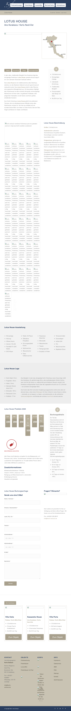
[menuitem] (16, 5)
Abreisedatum (8, 543)
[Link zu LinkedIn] (60, 708)
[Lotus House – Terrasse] (15, 154)
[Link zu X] (55, 708)
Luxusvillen (24, 667)
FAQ (55, 670)
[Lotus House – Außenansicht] (22, 132)
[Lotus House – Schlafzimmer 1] (29, 204)
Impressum (57, 660)
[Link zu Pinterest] (62, 708)
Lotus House (8, 12)
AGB (55, 667)
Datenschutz (57, 663)
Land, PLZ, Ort (8, 516)
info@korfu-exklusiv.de (50, 518)
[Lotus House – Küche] (22, 179)
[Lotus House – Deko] (15, 179)
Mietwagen (39, 392)
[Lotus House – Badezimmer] (36, 229)
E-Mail (6, 552)
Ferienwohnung (25, 660)
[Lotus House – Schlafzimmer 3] (15, 279)
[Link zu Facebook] (57, 708)
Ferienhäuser (24, 663)
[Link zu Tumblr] (65, 708)
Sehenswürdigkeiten (26, 396)
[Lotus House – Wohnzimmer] (29, 154)
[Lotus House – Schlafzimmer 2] (8, 254)
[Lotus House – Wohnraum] (36, 154)
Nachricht (7, 561)
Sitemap (56, 673)
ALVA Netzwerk (58, 680)
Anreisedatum (8, 534)
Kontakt (56, 676)
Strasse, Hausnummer (11, 508)
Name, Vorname (9, 499)
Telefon (6, 525)
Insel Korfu (50, 396)
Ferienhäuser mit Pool (27, 670)
